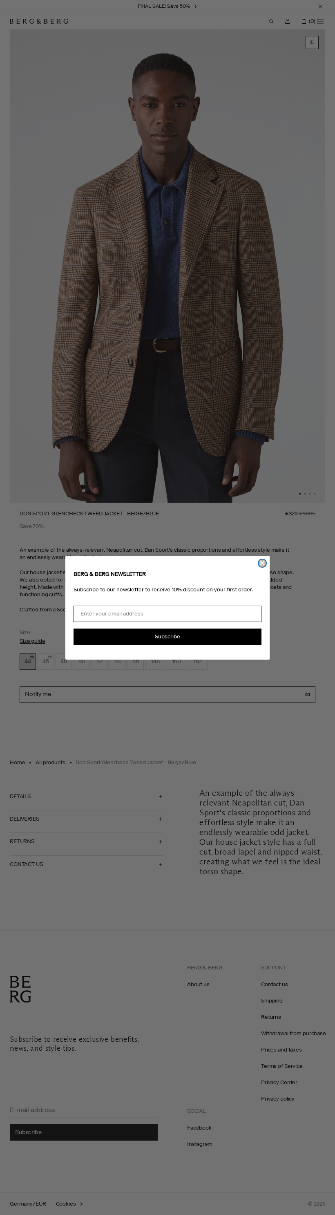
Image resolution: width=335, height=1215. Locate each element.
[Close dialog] (262, 563)
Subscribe (167, 636)
